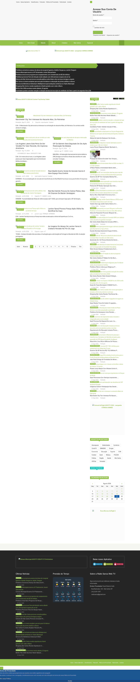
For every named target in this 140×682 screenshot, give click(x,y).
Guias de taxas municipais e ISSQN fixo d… (104, 285)
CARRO (66, 151)
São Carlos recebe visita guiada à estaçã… (103, 276)
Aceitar (70, 681)
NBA (39, 153)
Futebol (51, 122)
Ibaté (92, 131)
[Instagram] (122, 70)
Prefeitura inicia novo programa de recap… (29, 601)
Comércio (93, 103)
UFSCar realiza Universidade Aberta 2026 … (104, 168)
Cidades (65, 43)
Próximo (73, 246)
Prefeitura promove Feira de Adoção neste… (29, 610)
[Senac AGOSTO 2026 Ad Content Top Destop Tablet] (51, 102)
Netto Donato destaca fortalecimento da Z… (103, 249)
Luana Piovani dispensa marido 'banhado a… (104, 147)
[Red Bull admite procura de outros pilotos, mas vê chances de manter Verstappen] (31, 192)
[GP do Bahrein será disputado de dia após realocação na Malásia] (70, 138)
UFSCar (94, 461)
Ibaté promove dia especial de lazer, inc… (103, 321)
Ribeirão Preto (95, 354)
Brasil (54, 43)
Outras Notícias (95, 113)
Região (102, 458)
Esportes (20, 116)
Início (21, 43)
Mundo (43, 43)
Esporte (38, 122)
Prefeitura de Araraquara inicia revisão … (103, 312)
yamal (37, 214)
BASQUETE (34, 153)
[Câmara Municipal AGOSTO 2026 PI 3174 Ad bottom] (51, 562)
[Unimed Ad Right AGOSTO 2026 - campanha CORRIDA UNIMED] (107, 418)
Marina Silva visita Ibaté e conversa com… (103, 195)
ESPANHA (52, 214)
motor (71, 151)
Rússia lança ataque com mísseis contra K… (104, 368)
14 (112, 494)
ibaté (101, 455)
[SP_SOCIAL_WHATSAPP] (122, 75)
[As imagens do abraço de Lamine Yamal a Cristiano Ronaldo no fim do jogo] (31, 227)
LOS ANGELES (21, 153)
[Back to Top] (1, 668)
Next (123, 98)
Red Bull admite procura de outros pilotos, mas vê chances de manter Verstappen (66, 192)
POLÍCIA (116, 455)
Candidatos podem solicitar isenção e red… (103, 127)
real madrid (38, 176)
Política (93, 151)
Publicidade (63, 2)
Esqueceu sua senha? (99, 35)
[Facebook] (122, 65)
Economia (93, 172)
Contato (69, 2)
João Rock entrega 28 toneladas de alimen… (104, 359)
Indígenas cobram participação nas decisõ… (104, 386)
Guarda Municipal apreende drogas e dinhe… (104, 231)
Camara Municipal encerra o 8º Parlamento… (30, 592)
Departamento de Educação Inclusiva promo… (104, 330)
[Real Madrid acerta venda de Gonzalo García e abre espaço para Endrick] (31, 172)
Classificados (34, 2)
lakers (28, 153)
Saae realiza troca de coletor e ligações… (103, 303)
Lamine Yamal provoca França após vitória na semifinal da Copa (66, 209)
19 (102, 496)
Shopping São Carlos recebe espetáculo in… (104, 109)
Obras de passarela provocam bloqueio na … (104, 213)
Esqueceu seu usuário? (113, 35)
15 (117, 494)
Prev (117, 98)
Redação (18, 122)
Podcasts (42, 2)
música (108, 455)
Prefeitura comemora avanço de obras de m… (30, 582)
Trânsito (93, 199)
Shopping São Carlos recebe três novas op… (104, 294)
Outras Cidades (95, 181)
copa (40, 214)
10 (67, 246)
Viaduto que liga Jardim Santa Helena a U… (103, 204)
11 (97, 494)
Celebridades (94, 142)
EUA (120, 451)
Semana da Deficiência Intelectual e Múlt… (29, 637)
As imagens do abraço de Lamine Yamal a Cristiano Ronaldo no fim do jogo (64, 227)
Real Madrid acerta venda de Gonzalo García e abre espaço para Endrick (66, 172)
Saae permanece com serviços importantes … (104, 377)
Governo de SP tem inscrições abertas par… (104, 177)
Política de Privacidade (52, 2)
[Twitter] (122, 67)
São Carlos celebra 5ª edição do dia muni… (103, 258)
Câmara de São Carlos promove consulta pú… (30, 619)
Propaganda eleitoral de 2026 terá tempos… (104, 159)
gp (60, 151)
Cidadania (19, 605)
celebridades (106, 445)
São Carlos (77, 43)
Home (18, 2)
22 (117, 496)
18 (97, 496)
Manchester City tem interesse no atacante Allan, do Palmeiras (40, 119)
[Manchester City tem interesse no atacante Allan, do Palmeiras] (51, 115)
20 (107, 496)
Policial (93, 226)
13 (107, 494)
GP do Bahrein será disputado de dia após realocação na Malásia (70, 144)
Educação (93, 163)
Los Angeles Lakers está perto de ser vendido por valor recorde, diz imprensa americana (31, 145)
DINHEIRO (103, 448)
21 (112, 496)
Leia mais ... (20, 131)
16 (122, 494)
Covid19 (94, 448)
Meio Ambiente (94, 381)
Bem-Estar (31, 43)
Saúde (109, 458)
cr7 (45, 231)
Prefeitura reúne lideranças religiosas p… (103, 267)
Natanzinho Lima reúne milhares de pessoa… (104, 341)
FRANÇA (45, 214)
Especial (90, 43)
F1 (62, 151)
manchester (44, 122)
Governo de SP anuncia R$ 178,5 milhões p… (104, 350)
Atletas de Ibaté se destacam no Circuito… (103, 138)
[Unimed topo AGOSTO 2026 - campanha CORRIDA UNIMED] (89, 54)
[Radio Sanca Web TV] (33, 51)
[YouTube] (122, 72)
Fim (80, 246)
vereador (102, 461)
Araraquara (94, 119)
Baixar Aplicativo (25, 2)
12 (102, 494)
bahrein (57, 151)
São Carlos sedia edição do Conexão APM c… (104, 222)
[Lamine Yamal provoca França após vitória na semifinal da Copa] (31, 209)
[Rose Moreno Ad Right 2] (107, 523)
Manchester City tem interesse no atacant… (103, 395)
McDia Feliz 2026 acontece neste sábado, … (104, 115)
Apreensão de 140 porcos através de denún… (104, 240)
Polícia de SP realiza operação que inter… (103, 186)
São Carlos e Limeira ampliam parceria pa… (29, 628)
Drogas (111, 448)
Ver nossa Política (5, 678)
